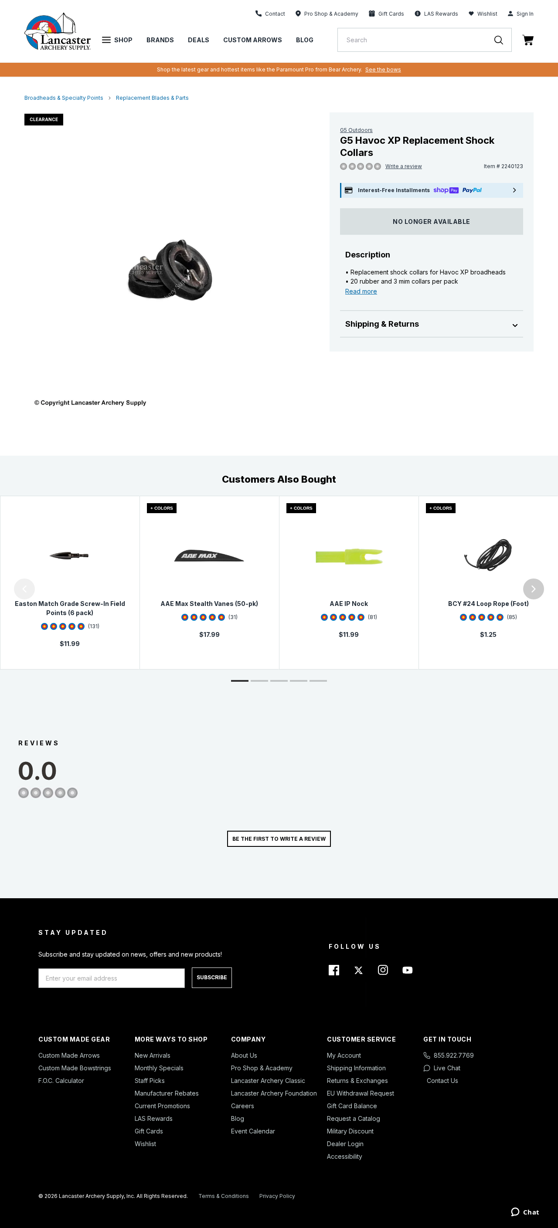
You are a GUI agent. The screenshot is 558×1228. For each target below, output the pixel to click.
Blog (304, 40)
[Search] (503, 40)
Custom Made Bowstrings (74, 1068)
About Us (244, 1055)
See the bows (383, 69)
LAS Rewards (154, 1118)
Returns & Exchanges (357, 1080)
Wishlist (487, 13)
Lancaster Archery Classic (268, 1080)
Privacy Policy (277, 1196)
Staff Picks (150, 1080)
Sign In (525, 13)
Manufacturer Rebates (167, 1093)
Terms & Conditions (223, 1196)
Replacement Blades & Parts (152, 98)
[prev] (24, 588)
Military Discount (350, 1131)
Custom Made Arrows (69, 1055)
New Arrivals (152, 1055)
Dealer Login (345, 1143)
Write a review (403, 166)
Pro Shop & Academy (262, 1068)
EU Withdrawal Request (360, 1093)
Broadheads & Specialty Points (63, 98)
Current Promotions (162, 1106)
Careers (242, 1106)
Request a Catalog (353, 1118)
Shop (123, 40)
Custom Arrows (252, 40)
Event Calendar (253, 1131)
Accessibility (344, 1156)
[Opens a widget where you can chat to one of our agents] (525, 1213)
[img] (343, 167)
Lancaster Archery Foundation (274, 1093)
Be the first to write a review (279, 839)
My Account (344, 1055)
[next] (533, 588)
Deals (198, 40)
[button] (2, 589)
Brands (160, 40)
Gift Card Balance (352, 1106)
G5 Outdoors (356, 130)
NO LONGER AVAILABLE (431, 221)
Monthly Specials (159, 1068)
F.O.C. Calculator (61, 1080)
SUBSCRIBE (212, 977)
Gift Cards (149, 1131)
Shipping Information (356, 1068)
